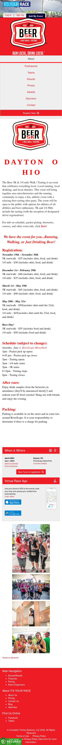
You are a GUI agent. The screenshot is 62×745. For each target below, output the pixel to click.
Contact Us (13, 701)
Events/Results (15, 675)
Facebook (13, 717)
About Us (12, 695)
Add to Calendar (11, 463)
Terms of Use (22, 735)
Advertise (12, 707)
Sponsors (31, 98)
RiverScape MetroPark (34, 347)
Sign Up (20, 15)
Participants (31, 66)
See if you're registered (29, 471)
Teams (31, 72)
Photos (31, 85)
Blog (10, 704)
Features (12, 678)
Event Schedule (11, 466)
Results (31, 79)
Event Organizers (16, 684)
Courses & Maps (40, 463)
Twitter (11, 720)
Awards (31, 92)
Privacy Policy (39, 735)
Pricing (11, 681)
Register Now (29, 113)
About (31, 58)
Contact (31, 105)
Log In (8, 15)
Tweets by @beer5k (10, 657)
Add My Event (36, 16)
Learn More (9, 496)
